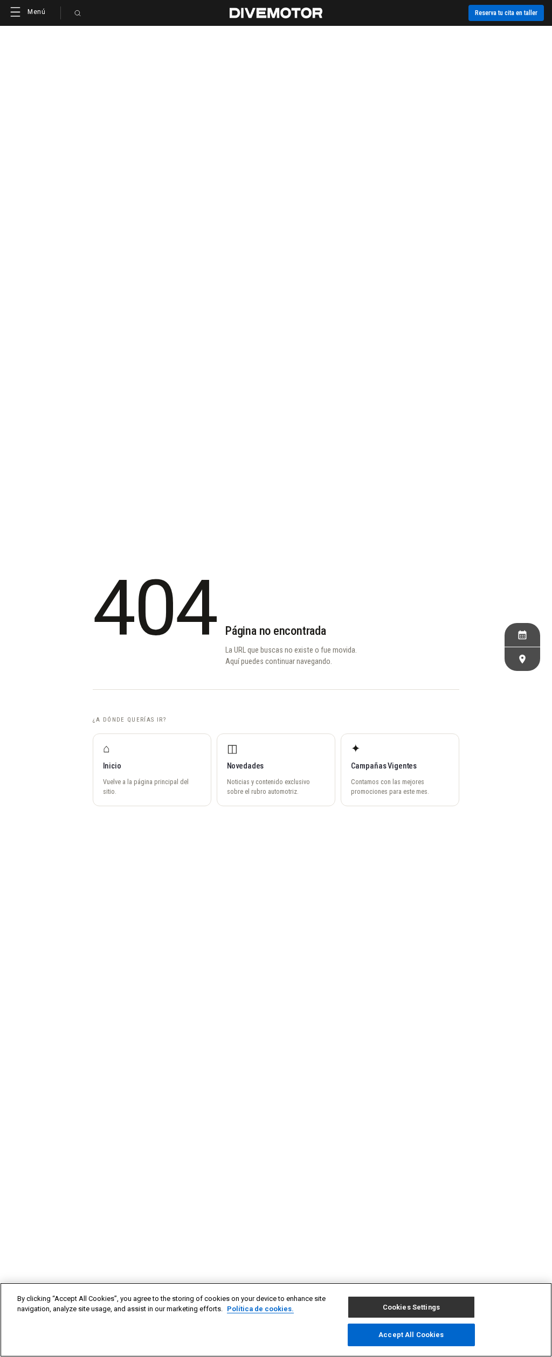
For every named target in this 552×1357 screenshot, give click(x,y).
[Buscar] (78, 13)
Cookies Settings (411, 1307)
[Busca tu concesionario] (522, 659)
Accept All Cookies (411, 1335)
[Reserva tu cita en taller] (522, 635)
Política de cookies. (260, 1309)
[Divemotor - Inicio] (276, 13)
